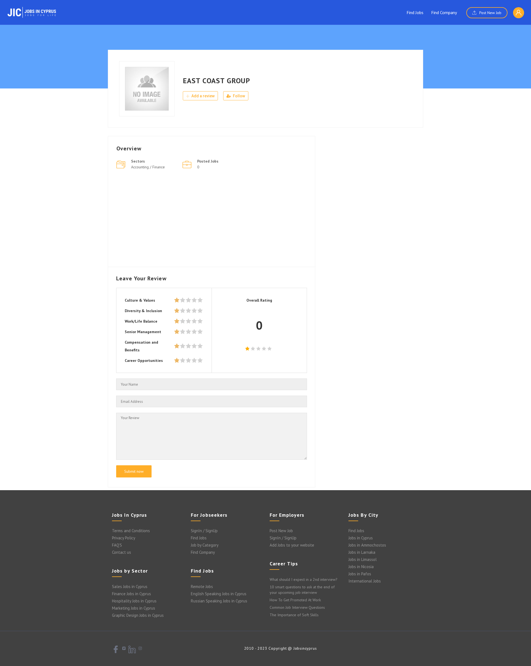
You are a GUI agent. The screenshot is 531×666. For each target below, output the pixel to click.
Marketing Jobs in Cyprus (133, 608)
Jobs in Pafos (359, 573)
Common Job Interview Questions (297, 607)
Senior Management (143, 331)
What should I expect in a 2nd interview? (303, 579)
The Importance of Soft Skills (294, 614)
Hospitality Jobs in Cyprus (134, 601)
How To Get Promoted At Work (295, 599)
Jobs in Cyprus (360, 537)
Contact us (121, 552)
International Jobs (364, 581)
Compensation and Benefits (141, 346)
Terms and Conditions (131, 530)
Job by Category (204, 545)
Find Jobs (415, 12)
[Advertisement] (211, 219)
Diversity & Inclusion (143, 310)
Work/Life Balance (141, 321)
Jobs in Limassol (362, 559)
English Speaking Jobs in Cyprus (218, 593)
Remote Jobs (202, 586)
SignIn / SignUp (204, 530)
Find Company (444, 12)
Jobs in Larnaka (361, 552)
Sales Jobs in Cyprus (129, 586)
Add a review (203, 96)
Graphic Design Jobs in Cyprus (138, 615)
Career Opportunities (144, 360)
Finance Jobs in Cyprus (131, 593)
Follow (238, 96)
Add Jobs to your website (292, 545)
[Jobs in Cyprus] (32, 12)
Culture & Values (140, 300)
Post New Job (489, 12)
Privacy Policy (123, 537)
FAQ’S (117, 545)
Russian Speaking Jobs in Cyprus (219, 601)
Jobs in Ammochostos (367, 545)
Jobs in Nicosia (361, 566)
